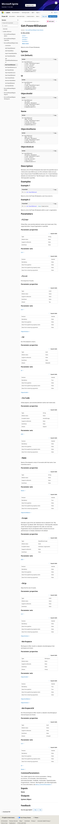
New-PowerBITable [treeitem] (9, 78)
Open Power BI (52, 16)
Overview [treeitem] (5, 29)
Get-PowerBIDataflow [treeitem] (10, 56)
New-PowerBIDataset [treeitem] (10, 75)
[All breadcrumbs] (22, 21)
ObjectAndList (25, 331)
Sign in (55, 12)
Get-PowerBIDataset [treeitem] (10, 64)
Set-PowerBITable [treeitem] (9, 85)
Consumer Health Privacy (43, 821)
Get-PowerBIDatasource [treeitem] (11, 67)
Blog (20, 821)
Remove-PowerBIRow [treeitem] (10, 80)
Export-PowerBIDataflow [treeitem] (11, 53)
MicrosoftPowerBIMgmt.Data (32, 21)
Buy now (45, 16)
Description (25, 37)
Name (22, 490)
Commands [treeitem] (8, 45)
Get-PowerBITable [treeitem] (9, 70)
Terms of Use (4, 823)
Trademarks (12, 823)
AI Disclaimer (4, 821)
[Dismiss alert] (56, 3)
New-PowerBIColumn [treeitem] (10, 72)
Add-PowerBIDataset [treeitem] (10, 48)
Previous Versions (13, 821)
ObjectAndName (25, 512)
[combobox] (10, 23)
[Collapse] (18, 20)
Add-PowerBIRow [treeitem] (9, 50)
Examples (24, 39)
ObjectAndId (24, 392)
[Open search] (51, 12)
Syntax (23, 35)
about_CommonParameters (43, 784)
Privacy (33, 821)
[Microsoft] (3, 12)
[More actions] (56, 21)
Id (21, 370)
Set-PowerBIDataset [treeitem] (10, 83)
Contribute (27, 821)
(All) (22, 434)
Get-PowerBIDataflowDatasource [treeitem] (11, 60)
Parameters (25, 41)
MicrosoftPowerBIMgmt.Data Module (34, 30)
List (22, 252)
